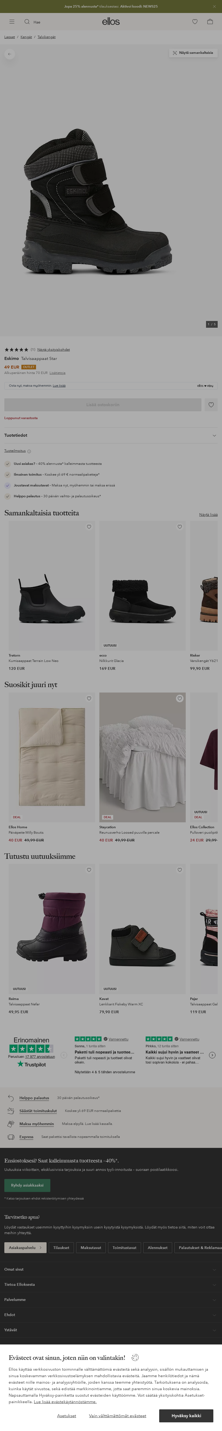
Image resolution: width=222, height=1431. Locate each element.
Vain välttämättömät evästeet (117, 1415)
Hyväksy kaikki (186, 1415)
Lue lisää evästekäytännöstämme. (65, 1401)
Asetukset (66, 1415)
